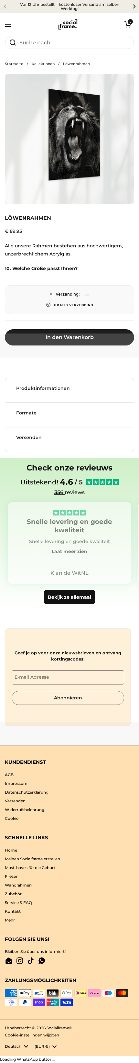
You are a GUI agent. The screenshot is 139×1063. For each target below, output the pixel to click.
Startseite (14, 64)
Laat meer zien (69, 551)
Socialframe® (59, 1027)
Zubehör (13, 893)
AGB (9, 774)
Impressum (16, 783)
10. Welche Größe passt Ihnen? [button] (41, 268)
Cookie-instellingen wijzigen (32, 1035)
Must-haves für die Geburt (30, 867)
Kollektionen (43, 64)
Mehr (10, 920)
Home (11, 850)
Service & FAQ (18, 902)
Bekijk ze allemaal (69, 597)
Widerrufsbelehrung (24, 809)
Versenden (15, 800)
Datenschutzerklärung (26, 792)
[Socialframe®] (68, 24)
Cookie (11, 818)
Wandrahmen (18, 885)
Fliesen (11, 876)
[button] (127, 24)
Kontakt (13, 911)
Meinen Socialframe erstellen (32, 858)
